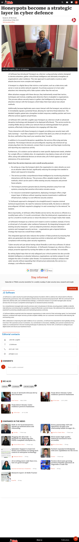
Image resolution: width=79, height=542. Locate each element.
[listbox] (39, 347)
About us (39, 540)
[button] (2, 2)
